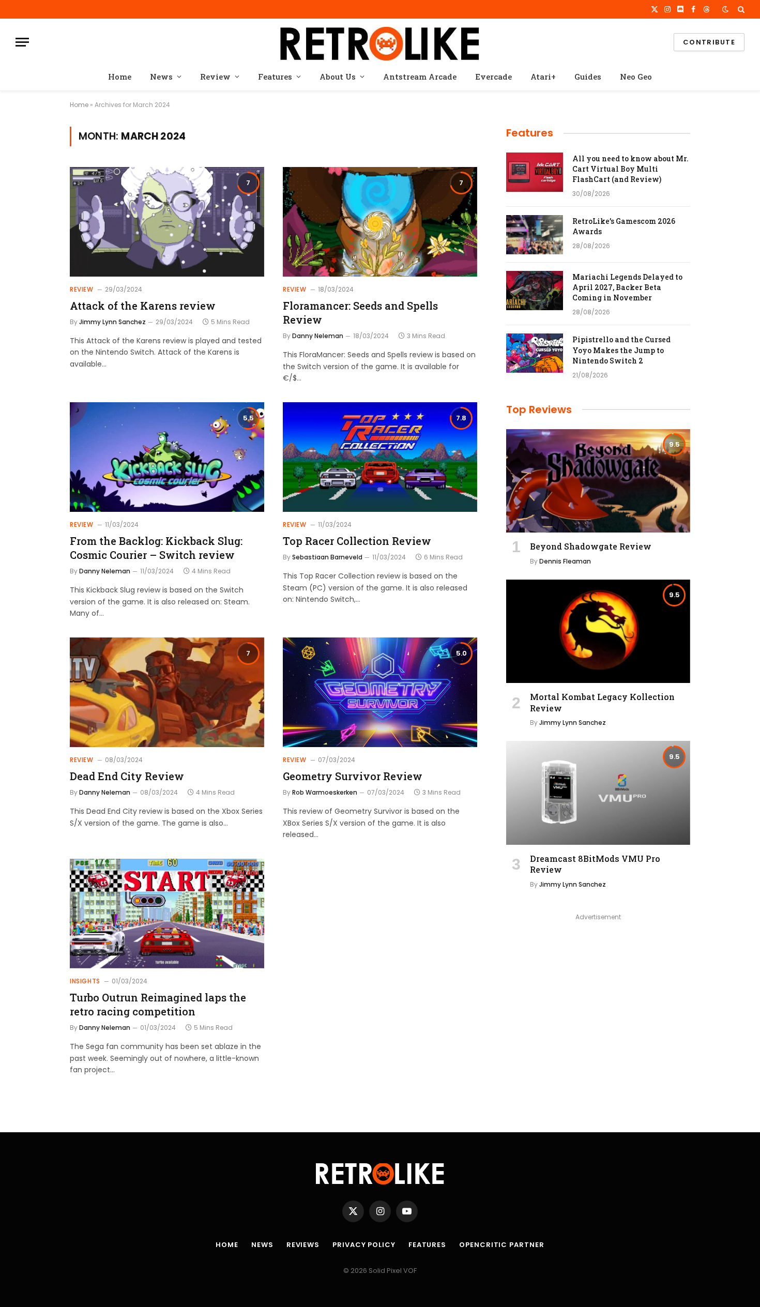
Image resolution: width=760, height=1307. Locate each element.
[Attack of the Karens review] (167, 222)
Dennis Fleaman (565, 561)
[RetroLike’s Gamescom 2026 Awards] (534, 234)
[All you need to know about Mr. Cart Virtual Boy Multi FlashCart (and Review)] (534, 172)
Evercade (493, 76)
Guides (587, 76)
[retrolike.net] (380, 42)
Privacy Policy (364, 1245)
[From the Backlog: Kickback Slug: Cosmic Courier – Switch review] (167, 457)
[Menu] (22, 42)
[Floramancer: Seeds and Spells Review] (380, 222)
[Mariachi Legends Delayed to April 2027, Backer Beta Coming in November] (534, 290)
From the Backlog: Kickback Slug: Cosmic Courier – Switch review (156, 547)
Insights (85, 981)
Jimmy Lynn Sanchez (112, 321)
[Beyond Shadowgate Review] (598, 481)
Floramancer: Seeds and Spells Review (360, 312)
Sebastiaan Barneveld (327, 557)
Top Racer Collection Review (357, 541)
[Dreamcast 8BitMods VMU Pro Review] (598, 792)
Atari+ (543, 76)
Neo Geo (636, 76)
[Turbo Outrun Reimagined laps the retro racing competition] (167, 913)
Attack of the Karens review (143, 305)
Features (275, 76)
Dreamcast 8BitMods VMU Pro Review (595, 864)
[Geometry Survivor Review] (380, 692)
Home (119, 76)
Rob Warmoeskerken (324, 792)
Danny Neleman (317, 335)
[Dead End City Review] (167, 692)
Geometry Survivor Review (352, 776)
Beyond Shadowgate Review (590, 546)
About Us (338, 76)
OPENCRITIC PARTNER (501, 1245)
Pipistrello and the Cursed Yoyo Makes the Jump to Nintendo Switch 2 (621, 350)
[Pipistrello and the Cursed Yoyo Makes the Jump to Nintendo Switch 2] (534, 353)
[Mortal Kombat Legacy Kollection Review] (598, 631)
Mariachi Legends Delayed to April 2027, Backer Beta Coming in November (627, 287)
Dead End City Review (127, 776)
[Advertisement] (598, 996)
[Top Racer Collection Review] (380, 457)
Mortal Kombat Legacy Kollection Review (602, 702)
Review (215, 76)
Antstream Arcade (420, 76)
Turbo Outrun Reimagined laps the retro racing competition (158, 1004)
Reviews (303, 1245)
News (161, 76)
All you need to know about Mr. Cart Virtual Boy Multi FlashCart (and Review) (630, 169)
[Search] (740, 9)
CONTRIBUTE (709, 42)
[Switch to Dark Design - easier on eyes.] (725, 9)
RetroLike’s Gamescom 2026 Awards (623, 226)
